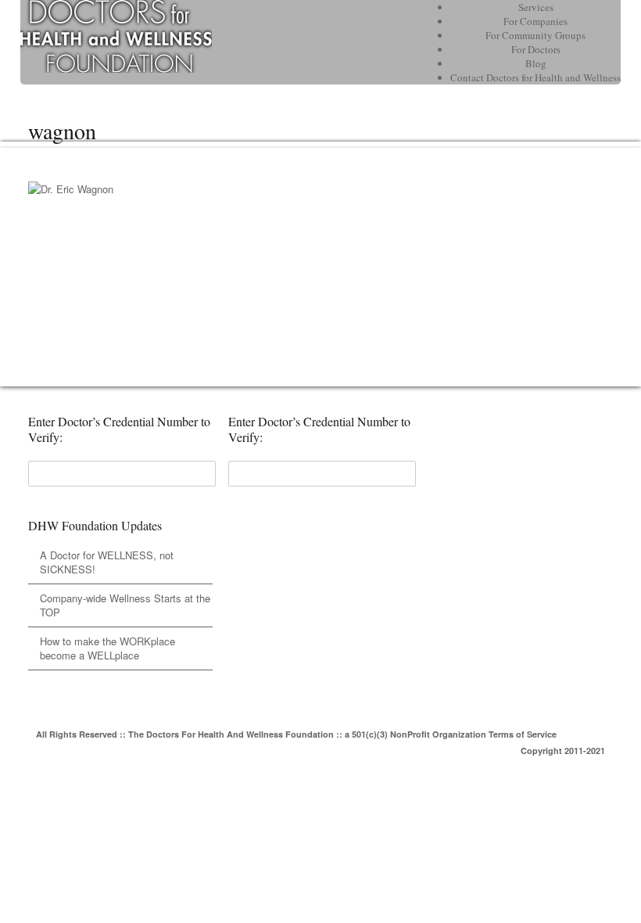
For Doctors (535, 49)
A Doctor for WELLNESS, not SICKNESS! (107, 562)
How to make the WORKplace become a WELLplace (107, 648)
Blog (535, 63)
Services (535, 7)
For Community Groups (535, 35)
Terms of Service (523, 734)
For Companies (535, 21)
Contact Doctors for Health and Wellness (535, 77)
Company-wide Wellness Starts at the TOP (125, 605)
